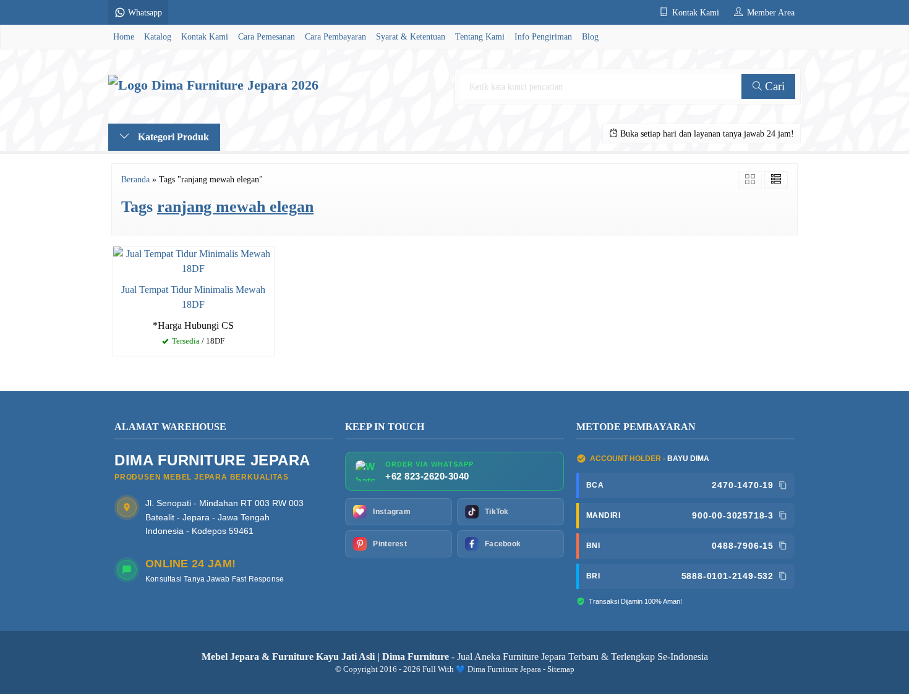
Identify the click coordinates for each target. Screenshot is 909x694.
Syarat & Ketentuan (410, 36)
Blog (590, 36)
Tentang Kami (480, 36)
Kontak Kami (204, 36)
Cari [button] (773, 86)
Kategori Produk (172, 137)
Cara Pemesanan (266, 36)
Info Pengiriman (543, 36)
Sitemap (560, 669)
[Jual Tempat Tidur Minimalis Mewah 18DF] (193, 260)
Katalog (157, 36)
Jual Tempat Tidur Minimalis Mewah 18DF (193, 297)
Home (123, 36)
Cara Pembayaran (335, 36)
